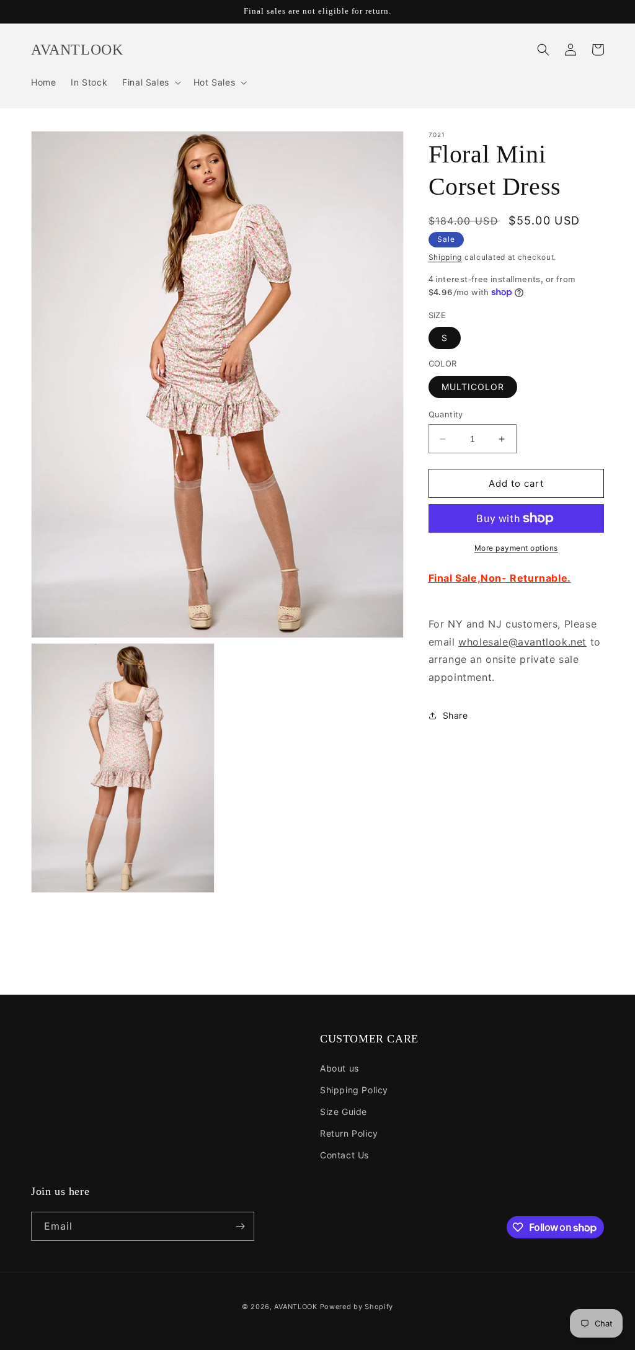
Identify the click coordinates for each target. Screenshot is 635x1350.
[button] (150, 82)
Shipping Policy (354, 1090)
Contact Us (344, 1155)
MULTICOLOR (473, 386)
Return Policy (349, 1133)
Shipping (446, 257)
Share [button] (455, 715)
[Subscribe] (240, 1226)
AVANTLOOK (295, 1306)
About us (339, 1068)
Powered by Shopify (357, 1306)
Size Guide (343, 1111)
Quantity (446, 414)
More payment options (516, 548)
